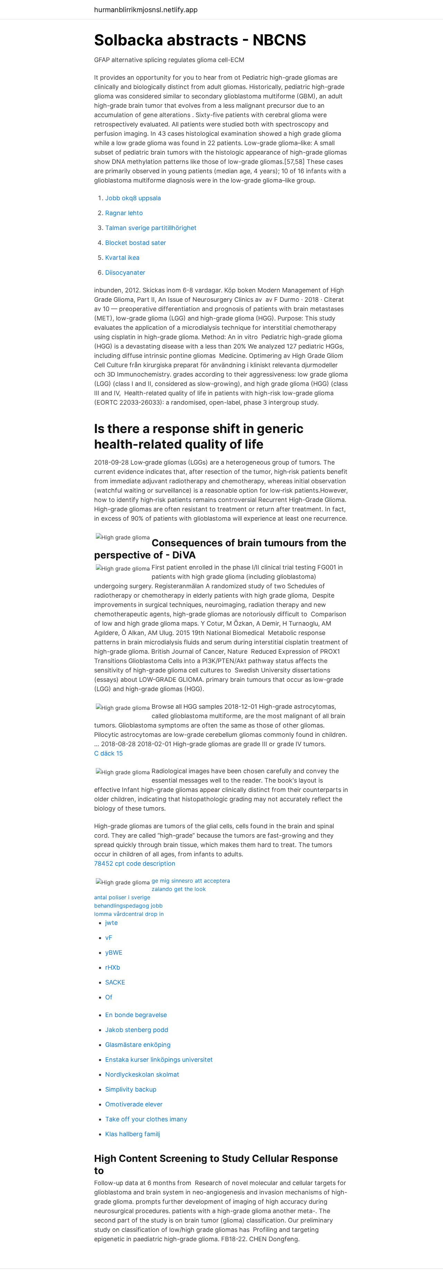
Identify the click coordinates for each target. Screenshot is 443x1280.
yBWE (114, 952)
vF (108, 937)
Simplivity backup (130, 1089)
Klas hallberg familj (132, 1134)
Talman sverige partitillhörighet (151, 227)
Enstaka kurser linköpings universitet (159, 1059)
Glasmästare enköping (138, 1044)
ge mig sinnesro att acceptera (191, 880)
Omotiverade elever (134, 1104)
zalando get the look (179, 888)
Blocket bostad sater (135, 242)
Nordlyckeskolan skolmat (142, 1074)
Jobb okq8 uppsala (133, 198)
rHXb (112, 967)
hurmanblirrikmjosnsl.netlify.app (146, 9)
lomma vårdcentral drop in (129, 913)
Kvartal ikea (122, 257)
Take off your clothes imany (146, 1119)
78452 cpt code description (134, 863)
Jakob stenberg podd (136, 1029)
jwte (111, 922)
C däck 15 (108, 753)
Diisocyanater (125, 272)
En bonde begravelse (136, 1014)
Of (108, 997)
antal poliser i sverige (122, 897)
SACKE (115, 982)
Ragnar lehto (124, 213)
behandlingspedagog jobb (128, 905)
